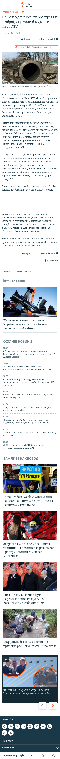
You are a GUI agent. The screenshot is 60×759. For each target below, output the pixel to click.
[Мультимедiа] (32, 755)
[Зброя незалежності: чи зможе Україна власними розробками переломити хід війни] (30, 302)
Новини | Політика (13, 12)
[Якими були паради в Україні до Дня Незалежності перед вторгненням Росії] (30, 672)
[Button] (27, 39)
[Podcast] (4, 732)
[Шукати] (53, 755)
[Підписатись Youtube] (23, 726)
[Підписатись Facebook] (4, 726)
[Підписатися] (10, 732)
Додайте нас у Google (14, 755)
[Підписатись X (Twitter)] (17, 726)
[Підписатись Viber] (36, 726)
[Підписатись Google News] (10, 726)
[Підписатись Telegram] (43, 726)
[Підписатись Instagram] (30, 726)
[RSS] (49, 726)
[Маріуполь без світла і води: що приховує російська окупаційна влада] (30, 623)
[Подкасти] (43, 755)
